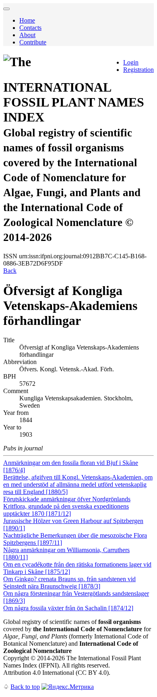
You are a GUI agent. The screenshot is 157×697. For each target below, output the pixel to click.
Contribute (32, 42)
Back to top (25, 686)
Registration (138, 69)
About (27, 34)
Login (130, 62)
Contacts (30, 27)
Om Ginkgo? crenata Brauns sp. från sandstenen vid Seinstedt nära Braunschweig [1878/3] (69, 583)
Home (27, 20)
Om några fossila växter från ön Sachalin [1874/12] (68, 608)
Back (10, 270)
